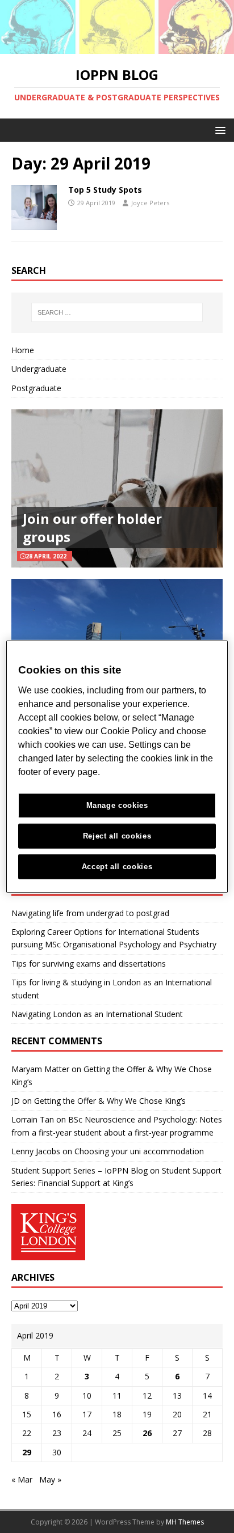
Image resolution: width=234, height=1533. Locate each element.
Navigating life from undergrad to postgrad (90, 913)
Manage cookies (117, 805)
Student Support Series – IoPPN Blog (79, 1170)
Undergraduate (38, 368)
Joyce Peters (150, 202)
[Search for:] (117, 312)
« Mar (21, 1479)
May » (50, 1479)
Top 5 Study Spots (105, 189)
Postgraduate (36, 388)
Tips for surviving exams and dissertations (88, 963)
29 (26, 1452)
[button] (218, 129)
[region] (117, 766)
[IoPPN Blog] (117, 47)
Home (22, 350)
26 (147, 1433)
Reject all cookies (117, 835)
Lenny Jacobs (35, 1151)
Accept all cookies (117, 866)
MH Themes (185, 1522)
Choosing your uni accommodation (139, 1151)
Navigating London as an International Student (97, 1014)
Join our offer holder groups (92, 527)
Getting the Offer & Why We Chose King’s (110, 1100)
